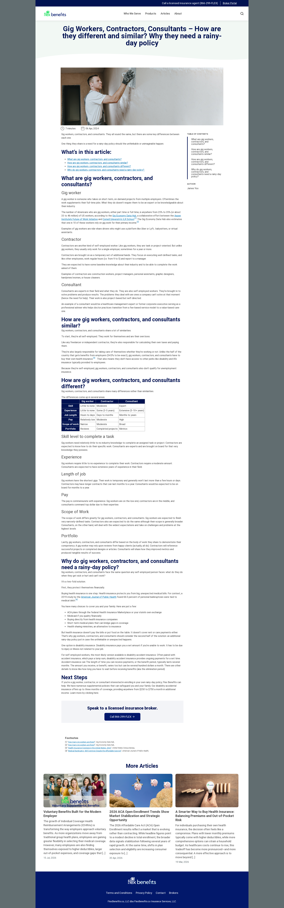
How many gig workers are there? (81, 742)
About (178, 13)
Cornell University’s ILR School (118, 219)
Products (150, 13)
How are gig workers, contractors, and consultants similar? (97, 162)
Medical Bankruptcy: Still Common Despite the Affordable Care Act (94, 751)
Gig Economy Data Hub (124, 215)
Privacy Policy (144, 892)
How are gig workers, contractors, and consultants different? (99, 166)
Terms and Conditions (119, 892)
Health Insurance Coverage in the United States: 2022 (89, 748)
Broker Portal (230, 3)
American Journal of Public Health (98, 597)
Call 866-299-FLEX (120, 716)
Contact (161, 892)
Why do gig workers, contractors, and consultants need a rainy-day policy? (106, 169)
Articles (165, 13)
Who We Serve (132, 13)
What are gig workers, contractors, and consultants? (94, 159)
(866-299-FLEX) (209, 3)
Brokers (173, 892)
